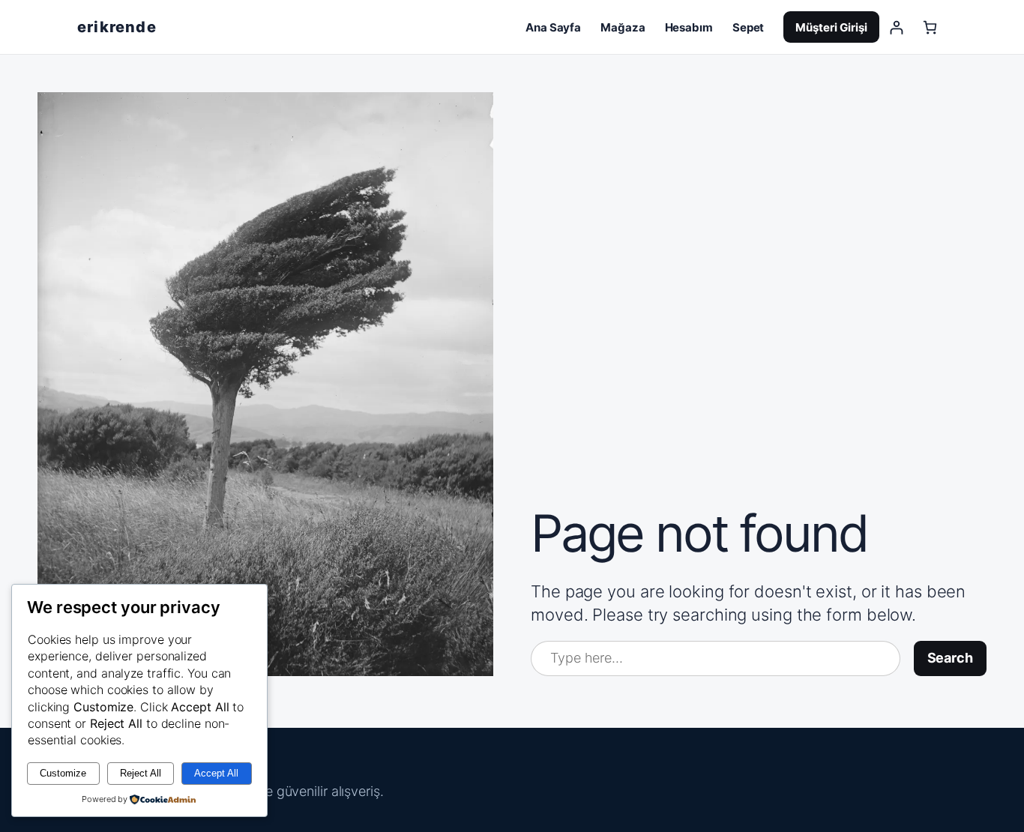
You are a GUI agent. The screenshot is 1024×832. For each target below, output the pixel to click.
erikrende (117, 27)
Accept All (216, 773)
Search (950, 658)
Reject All (140, 773)
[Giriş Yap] (896, 27)
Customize (63, 773)
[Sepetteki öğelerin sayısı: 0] (930, 27)
